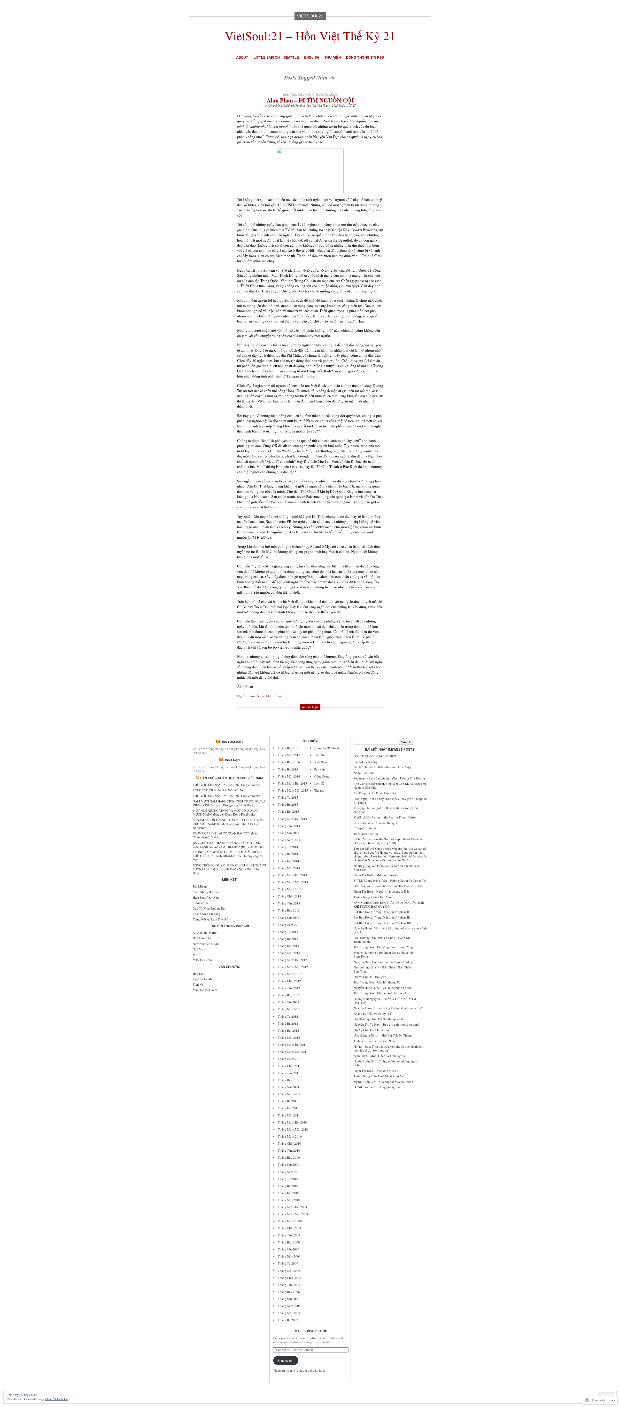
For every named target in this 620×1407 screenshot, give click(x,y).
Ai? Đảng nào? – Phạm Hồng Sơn (375, 793)
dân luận (232, 760)
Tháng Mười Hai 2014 (292, 819)
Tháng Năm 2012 (289, 1009)
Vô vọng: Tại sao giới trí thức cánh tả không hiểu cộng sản (386, 810)
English (311, 57)
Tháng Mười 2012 (290, 974)
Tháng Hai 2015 (288, 811)
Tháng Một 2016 (289, 776)
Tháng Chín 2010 (289, 1143)
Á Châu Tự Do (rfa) (205, 932)
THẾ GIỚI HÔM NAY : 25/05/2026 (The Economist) (227, 796)
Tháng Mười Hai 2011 (292, 1044)
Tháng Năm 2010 (289, 1172)
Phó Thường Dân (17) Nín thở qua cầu (379, 1019)
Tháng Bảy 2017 (289, 748)
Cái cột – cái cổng (366, 762)
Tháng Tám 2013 (289, 903)
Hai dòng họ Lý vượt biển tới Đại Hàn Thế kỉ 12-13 (387, 886)
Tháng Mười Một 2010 (293, 1129)
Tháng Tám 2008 (289, 1284)
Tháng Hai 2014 (288, 861)
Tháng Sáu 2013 (288, 917)
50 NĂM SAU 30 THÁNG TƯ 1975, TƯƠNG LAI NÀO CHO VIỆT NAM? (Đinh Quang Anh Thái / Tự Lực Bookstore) (228, 824)
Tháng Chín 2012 (289, 981)
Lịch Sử (319, 783)
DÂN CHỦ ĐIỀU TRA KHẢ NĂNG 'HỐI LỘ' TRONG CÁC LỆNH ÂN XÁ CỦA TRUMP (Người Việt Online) (228, 845)
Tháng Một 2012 (289, 1037)
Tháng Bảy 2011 (289, 1080)
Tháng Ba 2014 (288, 854)
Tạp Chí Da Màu (203, 979)
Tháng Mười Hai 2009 (292, 1207)
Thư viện (333, 57)
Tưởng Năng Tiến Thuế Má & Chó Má (379, 1076)
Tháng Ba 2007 (288, 1320)
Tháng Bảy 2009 (289, 1242)
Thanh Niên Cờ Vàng (206, 914)
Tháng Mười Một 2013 (293, 882)
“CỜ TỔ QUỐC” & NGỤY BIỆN (375, 756)
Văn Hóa (322, 105)
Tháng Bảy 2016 (289, 762)
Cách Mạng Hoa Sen (206, 892)
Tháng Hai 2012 (288, 1030)
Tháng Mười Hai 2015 (292, 783)
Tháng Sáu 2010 (288, 1164)
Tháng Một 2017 (289, 755)
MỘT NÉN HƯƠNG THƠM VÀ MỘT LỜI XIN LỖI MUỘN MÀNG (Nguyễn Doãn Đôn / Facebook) (225, 812)
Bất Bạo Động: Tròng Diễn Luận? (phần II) (382, 917)
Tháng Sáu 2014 (288, 833)
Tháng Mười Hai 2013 (292, 875)
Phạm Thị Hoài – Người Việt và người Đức (382, 891)
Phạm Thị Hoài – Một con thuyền (376, 875)
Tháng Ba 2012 (288, 1023)
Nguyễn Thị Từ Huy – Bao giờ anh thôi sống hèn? (386, 1024)
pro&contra (200, 903)
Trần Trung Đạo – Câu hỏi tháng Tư (377, 982)
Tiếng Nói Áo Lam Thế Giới (211, 919)
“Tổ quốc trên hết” (366, 828)
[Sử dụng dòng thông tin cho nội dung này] (218, 742)
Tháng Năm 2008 (289, 1306)
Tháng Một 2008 (289, 1313)
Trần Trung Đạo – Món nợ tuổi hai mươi (380, 993)
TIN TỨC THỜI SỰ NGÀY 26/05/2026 (218, 790)
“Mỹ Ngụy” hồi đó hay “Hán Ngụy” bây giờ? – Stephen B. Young (390, 800)
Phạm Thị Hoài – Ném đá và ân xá (376, 1071)
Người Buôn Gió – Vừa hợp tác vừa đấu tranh (383, 1081)
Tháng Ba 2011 (288, 1101)
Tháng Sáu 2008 (288, 1299)
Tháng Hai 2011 (288, 1108)
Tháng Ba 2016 (288, 769)
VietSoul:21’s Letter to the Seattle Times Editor (385, 817)
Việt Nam (320, 762)
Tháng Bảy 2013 (289, 910)
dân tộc (289, 94)
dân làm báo (232, 742)
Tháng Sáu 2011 (288, 1087)
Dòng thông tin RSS (365, 57)
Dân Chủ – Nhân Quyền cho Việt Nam (231, 778)
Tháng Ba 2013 (288, 938)
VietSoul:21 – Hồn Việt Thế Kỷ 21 (310, 35)
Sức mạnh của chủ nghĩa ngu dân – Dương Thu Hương (389, 778)
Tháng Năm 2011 (289, 1094)
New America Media (206, 944)
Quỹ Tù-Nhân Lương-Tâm (209, 908)
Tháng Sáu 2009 (288, 1249)
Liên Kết (320, 755)
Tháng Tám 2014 (289, 826)
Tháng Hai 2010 (288, 1193)
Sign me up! (286, 1360)
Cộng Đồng (275, 105)
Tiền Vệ (198, 984)
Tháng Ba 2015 (288, 804)
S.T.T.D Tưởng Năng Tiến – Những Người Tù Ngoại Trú (390, 880)
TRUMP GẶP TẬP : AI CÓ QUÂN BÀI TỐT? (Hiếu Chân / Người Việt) (225, 835)
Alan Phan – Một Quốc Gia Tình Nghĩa (379, 1055)
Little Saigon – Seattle (276, 57)
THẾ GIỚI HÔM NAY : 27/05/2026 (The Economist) (227, 785)
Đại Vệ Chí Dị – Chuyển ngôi (373, 1030)
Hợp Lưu (198, 973)
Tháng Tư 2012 (288, 1016)
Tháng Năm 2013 (289, 924)
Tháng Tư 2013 (288, 931)
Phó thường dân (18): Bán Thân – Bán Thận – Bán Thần (383, 969)
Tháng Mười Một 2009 (293, 1214)
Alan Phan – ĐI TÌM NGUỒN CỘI (310, 100)
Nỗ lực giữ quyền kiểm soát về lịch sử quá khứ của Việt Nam (387, 868)
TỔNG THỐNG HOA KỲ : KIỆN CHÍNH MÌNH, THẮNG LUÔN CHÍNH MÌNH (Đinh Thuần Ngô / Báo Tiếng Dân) (229, 869)
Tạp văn (311, 105)
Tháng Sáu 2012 (288, 1002)
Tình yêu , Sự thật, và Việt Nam (374, 1041)
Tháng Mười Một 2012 (293, 967)
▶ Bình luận (310, 707)
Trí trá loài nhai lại (366, 834)
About (242, 57)
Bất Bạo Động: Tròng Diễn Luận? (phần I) (381, 912)
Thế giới (320, 790)
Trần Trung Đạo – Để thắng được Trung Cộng (383, 947)
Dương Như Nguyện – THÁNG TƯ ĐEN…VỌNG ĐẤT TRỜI (385, 1001)
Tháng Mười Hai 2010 (292, 1122)
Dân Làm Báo (202, 938)
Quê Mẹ (198, 949)
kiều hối (304, 94)
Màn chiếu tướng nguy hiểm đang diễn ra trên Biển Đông (384, 954)
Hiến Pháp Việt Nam (206, 897)
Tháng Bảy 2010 (289, 1157)
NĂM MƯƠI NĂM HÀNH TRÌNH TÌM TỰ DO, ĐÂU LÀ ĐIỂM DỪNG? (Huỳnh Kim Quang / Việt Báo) (229, 803)
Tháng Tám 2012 (289, 988)
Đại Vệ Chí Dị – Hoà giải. (370, 977)
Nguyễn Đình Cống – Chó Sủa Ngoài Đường (383, 962)
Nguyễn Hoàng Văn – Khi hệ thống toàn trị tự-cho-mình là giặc (390, 930)
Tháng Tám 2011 (289, 1073)
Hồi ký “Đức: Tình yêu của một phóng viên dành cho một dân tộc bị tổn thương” (388, 1048)
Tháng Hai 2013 (288, 945)
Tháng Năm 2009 (289, 1256)
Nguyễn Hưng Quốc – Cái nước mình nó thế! (383, 987)
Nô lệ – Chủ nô (364, 772)
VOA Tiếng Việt (203, 960)
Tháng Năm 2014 (289, 840)
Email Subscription (310, 1331)
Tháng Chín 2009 (289, 1228)
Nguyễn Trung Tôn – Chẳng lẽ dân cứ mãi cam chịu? (388, 1008)
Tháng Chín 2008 (289, 1277)
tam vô (317, 94)
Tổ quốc (331, 94)
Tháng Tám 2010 (289, 1150)
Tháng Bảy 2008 (289, 1291)
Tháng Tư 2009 (288, 1263)
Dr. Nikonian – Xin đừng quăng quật (378, 1087)
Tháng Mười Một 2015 (293, 790)
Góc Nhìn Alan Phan (265, 695)
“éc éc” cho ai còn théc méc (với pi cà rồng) (382, 767)
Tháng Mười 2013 (290, 889)
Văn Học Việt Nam (205, 990)
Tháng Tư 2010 (288, 1179)
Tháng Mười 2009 (290, 1221)
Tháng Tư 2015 (288, 797)
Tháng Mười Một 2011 (293, 1051)
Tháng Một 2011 (289, 1115)
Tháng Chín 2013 (289, 896)
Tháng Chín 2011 (289, 1066)
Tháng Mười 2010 (290, 1136)
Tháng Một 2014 (289, 868)
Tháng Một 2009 (289, 1270)
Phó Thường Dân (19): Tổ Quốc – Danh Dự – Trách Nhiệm (383, 939)
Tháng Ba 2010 (288, 1186)
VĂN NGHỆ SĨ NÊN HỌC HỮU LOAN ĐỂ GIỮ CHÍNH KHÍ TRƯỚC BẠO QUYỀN (389, 904)
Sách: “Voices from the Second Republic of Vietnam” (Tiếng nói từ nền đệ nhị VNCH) (388, 841)
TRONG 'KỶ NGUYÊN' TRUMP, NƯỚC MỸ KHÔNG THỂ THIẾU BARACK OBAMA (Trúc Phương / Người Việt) (228, 856)
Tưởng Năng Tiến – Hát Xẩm (373, 897)
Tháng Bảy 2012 (289, 995)
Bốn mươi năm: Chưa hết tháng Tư (376, 823)
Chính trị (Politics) (294, 105)
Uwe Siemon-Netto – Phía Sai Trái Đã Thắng (383, 1035)
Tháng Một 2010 (289, 1200)
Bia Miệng (200, 886)
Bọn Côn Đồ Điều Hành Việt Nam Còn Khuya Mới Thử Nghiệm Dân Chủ (390, 785)
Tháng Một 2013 (289, 953)
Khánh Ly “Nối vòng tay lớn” (373, 1013)
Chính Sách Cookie (56, 1399)
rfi (194, 954)
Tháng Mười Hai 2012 (292, 960)
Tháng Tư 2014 (288, 847)
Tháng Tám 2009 (289, 1235)
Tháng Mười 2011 (290, 1058)
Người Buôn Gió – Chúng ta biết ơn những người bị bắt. (386, 1063)
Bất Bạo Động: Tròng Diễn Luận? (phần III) (382, 923)
